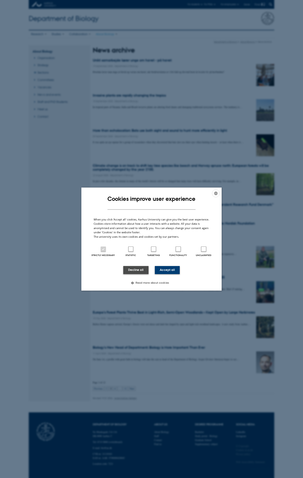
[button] (151, 283)
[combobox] (216, 193)
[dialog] (151, 239)
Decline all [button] (135, 270)
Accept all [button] (167, 270)
